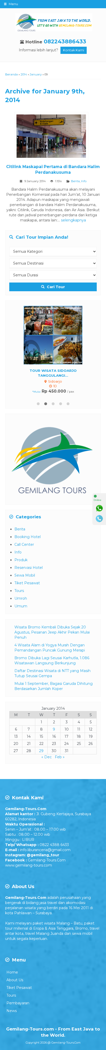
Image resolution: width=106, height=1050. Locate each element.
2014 (24, 74)
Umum (20, 603)
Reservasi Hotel (28, 565)
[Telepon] (99, 518)
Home (12, 969)
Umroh (20, 596)
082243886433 (65, 41)
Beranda (11, 74)
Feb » (60, 754)
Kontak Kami (73, 50)
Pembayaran (17, 1000)
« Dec (46, 754)
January (36, 74)
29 (41, 748)
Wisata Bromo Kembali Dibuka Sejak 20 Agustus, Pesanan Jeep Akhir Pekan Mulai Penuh (52, 629)
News (11, 1008)
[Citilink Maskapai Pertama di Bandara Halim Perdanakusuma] (53, 137)
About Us (14, 977)
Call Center (24, 542)
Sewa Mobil (24, 572)
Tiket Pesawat (27, 580)
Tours (19, 588)
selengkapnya (73, 220)
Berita (75, 181)
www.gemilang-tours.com (28, 862)
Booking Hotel (27, 534)
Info (83, 181)
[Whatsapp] (99, 508)
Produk (21, 557)
